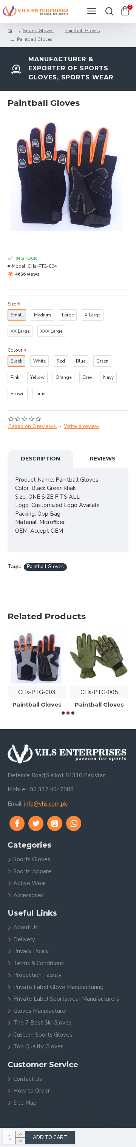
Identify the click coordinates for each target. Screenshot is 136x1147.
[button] (63, 713)
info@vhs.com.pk (45, 804)
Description (40, 458)
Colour (15, 350)
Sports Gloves (38, 31)
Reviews (103, 458)
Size (12, 304)
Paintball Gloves (82, 31)
